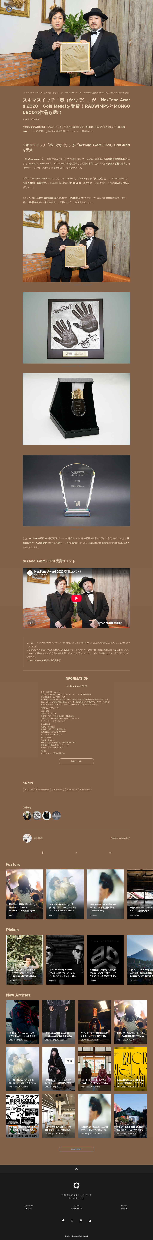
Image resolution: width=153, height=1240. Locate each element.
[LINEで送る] (110, 852)
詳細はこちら (76, 761)
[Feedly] (89, 1220)
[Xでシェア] (76, 852)
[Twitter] (72, 1220)
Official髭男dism (43, 790)
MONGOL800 (29, 790)
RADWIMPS (58, 790)
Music (30, 93)
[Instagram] (80, 1220)
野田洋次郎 (86, 790)
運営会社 (124, 1208)
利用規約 (29, 1208)
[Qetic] (9, 9)
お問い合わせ (29, 1205)
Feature (13, 864)
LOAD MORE (76, 1149)
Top (24, 93)
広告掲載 (76, 1205)
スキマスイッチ (72, 790)
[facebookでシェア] (43, 852)
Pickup (12, 929)
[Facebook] (63, 1220)
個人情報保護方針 (76, 1208)
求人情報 (124, 1205)
